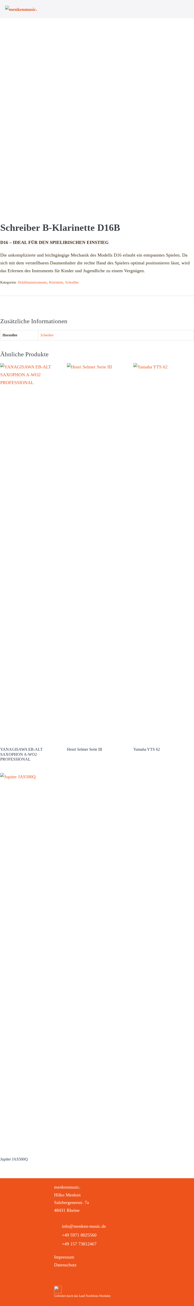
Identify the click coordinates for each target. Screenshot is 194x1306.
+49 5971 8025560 (79, 1235)
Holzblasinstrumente (32, 282)
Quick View (30, 735)
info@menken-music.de (84, 1226)
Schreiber (72, 282)
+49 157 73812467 (79, 1243)
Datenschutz (65, 1264)
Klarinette (56, 282)
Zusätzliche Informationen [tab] (26, 303)
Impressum (64, 1257)
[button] (58, 1278)
